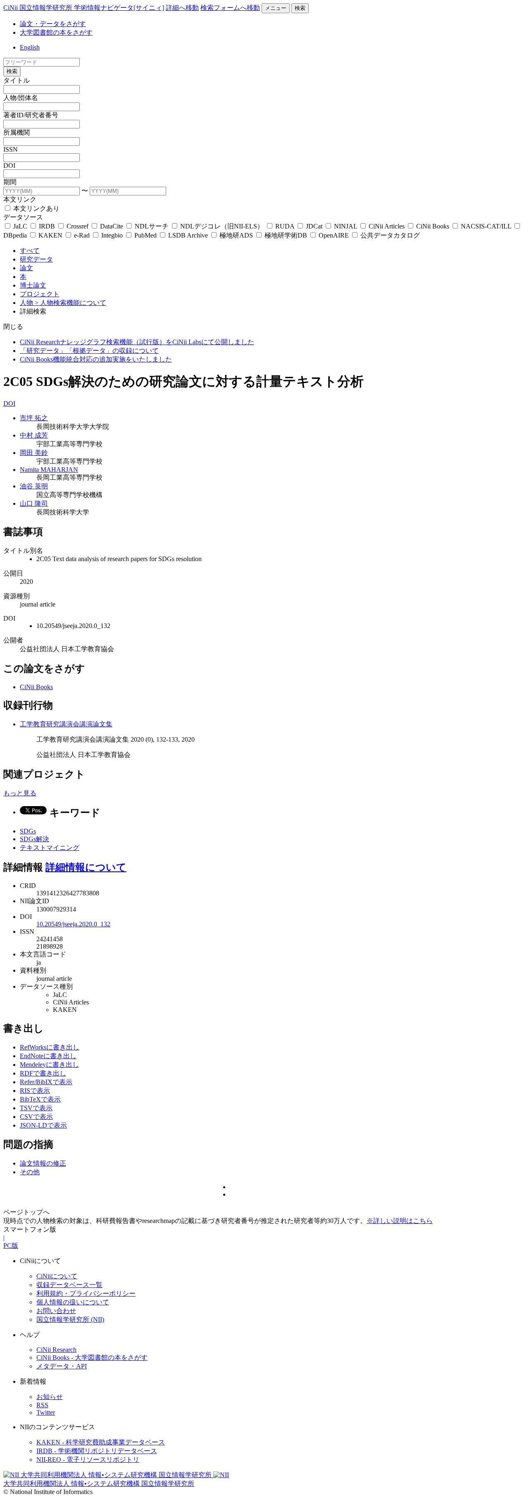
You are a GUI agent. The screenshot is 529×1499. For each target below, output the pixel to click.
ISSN (10, 149)
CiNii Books (433, 226)
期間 (10, 182)
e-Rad (81, 235)
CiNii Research (56, 1349)
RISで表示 (35, 1090)
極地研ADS (236, 235)
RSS (42, 1405)
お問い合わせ (56, 1310)
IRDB (47, 226)
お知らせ (49, 1396)
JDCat (314, 226)
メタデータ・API (61, 1366)
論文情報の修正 (43, 1163)
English (30, 47)
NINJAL (345, 226)
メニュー (275, 8)
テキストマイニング (49, 847)
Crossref (77, 226)
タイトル (16, 80)
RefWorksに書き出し (49, 1047)
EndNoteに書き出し (48, 1055)
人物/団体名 (20, 97)
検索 (300, 8)
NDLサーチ (151, 226)
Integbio (112, 235)
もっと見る (19, 793)
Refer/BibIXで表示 (46, 1081)
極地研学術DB (286, 235)
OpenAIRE (333, 235)
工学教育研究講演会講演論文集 (66, 724)
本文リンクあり (36, 208)
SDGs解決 (34, 838)
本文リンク (19, 199)
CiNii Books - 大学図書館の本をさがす (92, 1357)
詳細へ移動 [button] (182, 7)
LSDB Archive (188, 235)
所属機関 (16, 132)
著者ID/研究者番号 (30, 115)
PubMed (145, 235)
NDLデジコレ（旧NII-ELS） (222, 226)
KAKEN (50, 235)
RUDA (285, 226)
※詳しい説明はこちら (400, 1220)
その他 (30, 1171)
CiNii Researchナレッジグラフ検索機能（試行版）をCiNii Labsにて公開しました (137, 341)
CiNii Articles (386, 226)
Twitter (45, 1412)
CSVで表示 (36, 1116)
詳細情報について (85, 867)
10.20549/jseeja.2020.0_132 (73, 924)
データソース (23, 217)
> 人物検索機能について (70, 302)
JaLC (20, 226)
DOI (9, 165)
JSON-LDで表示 (43, 1125)
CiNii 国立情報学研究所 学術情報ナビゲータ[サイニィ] (83, 7)
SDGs (28, 831)
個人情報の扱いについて (72, 1302)
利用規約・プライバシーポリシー (86, 1293)
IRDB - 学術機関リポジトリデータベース (96, 1450)
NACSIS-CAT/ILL (486, 226)
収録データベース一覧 (69, 1284)
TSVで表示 (36, 1107)
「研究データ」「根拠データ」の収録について (89, 350)
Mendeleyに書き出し (49, 1064)
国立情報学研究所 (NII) (70, 1319)
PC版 (10, 1245)
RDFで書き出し (43, 1073)
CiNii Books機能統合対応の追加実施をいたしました (96, 359)
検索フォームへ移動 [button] (230, 7)
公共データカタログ (389, 235)
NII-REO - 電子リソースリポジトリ (87, 1459)
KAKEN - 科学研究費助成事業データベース (100, 1442)
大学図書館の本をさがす (56, 32)
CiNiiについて (56, 1276)
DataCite (111, 226)
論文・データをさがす (53, 23)
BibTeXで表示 (40, 1099)
